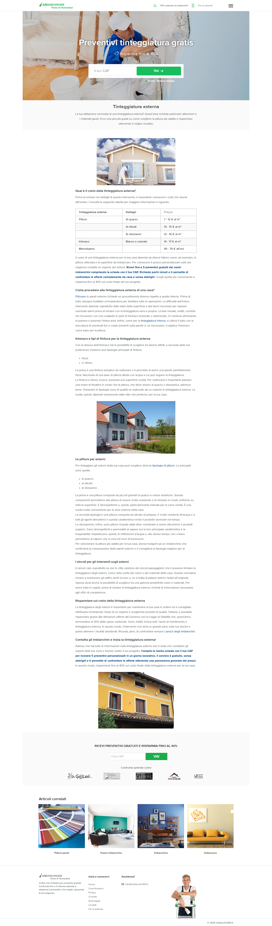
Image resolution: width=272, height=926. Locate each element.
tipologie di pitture (163, 465)
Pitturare (80, 296)
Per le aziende (205, 5)
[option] (61, 831)
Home (91, 884)
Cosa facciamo (96, 888)
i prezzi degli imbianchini (179, 631)
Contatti (92, 905)
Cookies (92, 897)
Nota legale (94, 901)
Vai (156, 71)
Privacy (92, 892)
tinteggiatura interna (153, 320)
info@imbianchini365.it (136, 884)
